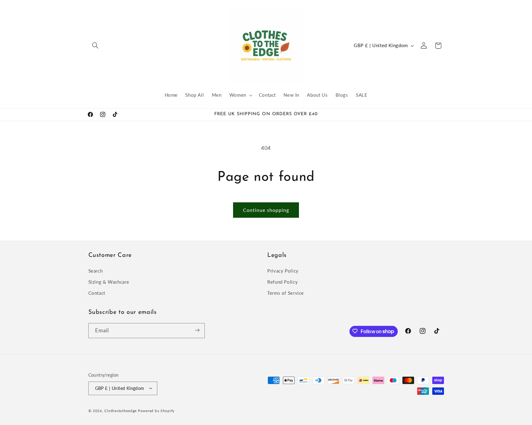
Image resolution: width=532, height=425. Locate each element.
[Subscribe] (197, 330)
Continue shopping (266, 210)
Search (95, 270)
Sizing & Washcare (108, 282)
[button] (95, 45)
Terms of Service (285, 293)
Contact (96, 293)
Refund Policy (282, 282)
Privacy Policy (283, 270)
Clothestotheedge (120, 410)
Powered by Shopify (156, 410)
